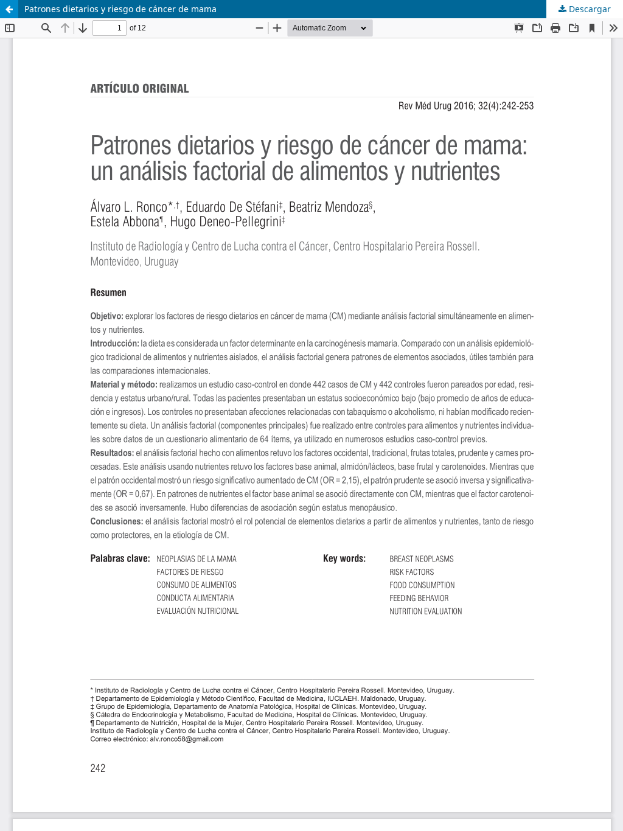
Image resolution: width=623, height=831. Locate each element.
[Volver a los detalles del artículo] (9, 9)
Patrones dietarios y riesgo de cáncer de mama (120, 9)
